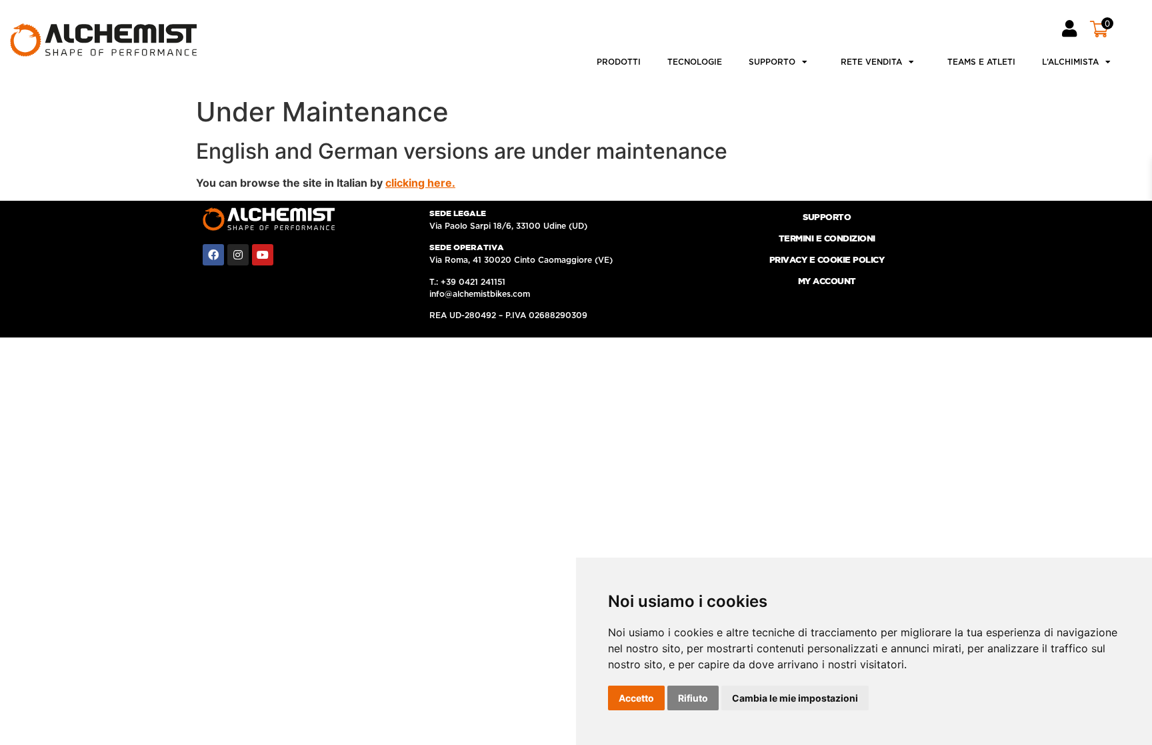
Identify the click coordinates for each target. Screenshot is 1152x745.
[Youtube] (262, 254)
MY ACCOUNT (827, 281)
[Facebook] (213, 254)
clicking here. (420, 182)
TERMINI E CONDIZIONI (827, 239)
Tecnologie (694, 62)
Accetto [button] (636, 698)
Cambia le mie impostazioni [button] (795, 698)
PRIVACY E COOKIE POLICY (827, 260)
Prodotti (619, 62)
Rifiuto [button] (693, 698)
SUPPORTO (827, 217)
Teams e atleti (981, 62)
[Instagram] (238, 254)
